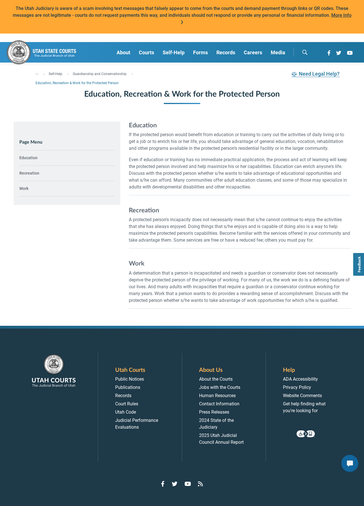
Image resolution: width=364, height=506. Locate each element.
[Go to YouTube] (350, 52)
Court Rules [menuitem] (126, 404)
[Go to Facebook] (328, 52)
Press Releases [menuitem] (214, 412)
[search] (304, 52)
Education (28, 157)
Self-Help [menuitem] (174, 52)
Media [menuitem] (278, 52)
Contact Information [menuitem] (219, 404)
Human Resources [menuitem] (217, 395)
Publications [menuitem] (127, 387)
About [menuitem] (123, 52)
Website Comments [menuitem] (302, 395)
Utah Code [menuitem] (125, 412)
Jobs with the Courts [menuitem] (219, 387)
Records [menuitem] (225, 52)
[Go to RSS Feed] (200, 484)
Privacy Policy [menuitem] (297, 387)
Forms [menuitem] (200, 52)
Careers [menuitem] (253, 52)
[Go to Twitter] (338, 52)
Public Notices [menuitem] (129, 379)
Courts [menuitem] (146, 52)
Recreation (29, 173)
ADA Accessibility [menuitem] (300, 379)
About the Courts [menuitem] (216, 379)
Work (23, 188)
